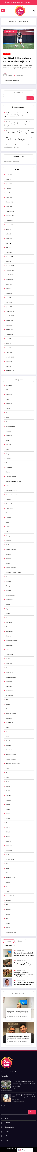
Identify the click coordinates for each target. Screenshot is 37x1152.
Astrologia (8, 431)
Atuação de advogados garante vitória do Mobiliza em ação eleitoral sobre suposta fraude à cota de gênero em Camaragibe (18, 124)
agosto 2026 (9, 175)
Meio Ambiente (10, 750)
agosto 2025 (9, 229)
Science (8, 873)
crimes (7, 522)
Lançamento (9, 718)
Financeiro (8, 636)
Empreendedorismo (11, 567)
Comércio (8, 499)
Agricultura (9, 394)
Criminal (8, 526)
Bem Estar (8, 444)
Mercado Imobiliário (11, 759)
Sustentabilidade (10, 896)
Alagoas (8, 408)
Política (8, 836)
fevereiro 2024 (9, 302)
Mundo (8, 777)
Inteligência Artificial (11, 677)
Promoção (8, 841)
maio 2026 (8, 188)
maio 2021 (8, 339)
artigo (7, 417)
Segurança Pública (10, 877)
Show (7, 886)
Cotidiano (8, 517)
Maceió (8, 741)
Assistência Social (10, 426)
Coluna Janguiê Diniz (11, 490)
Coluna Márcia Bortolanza (12, 495)
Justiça (7, 709)
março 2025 (9, 252)
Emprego (8, 581)
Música (8, 786)
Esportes (8, 609)
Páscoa (8, 818)
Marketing (8, 745)
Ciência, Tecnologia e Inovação (13, 481)
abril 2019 (8, 348)
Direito (8, 545)
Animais (8, 413)
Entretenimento (9, 599)
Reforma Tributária (10, 859)
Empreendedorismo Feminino (13, 572)
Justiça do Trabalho (11, 713)
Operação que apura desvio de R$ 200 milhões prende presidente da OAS (23, 1096)
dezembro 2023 (10, 311)
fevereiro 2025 (9, 257)
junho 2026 (9, 184)
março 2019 (9, 352)
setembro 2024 (9, 279)
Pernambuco (9, 823)
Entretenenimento (10, 595)
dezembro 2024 (10, 266)
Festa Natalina (9, 631)
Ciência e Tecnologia (11, 476)
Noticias (8, 804)
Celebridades (9, 467)
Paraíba (8, 813)
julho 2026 (8, 179)
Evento (8, 613)
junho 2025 (9, 238)
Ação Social (9, 385)
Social (7, 891)
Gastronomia (9, 645)
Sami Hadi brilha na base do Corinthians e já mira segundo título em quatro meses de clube (17, 60)
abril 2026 (8, 193)
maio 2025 (8, 243)
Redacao (10, 75)
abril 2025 (8, 247)
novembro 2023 (10, 316)
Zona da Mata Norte (11, 932)
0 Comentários (19, 75)
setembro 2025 (9, 225)
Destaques (8, 540)
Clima (7, 485)
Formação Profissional (11, 640)
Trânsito (8, 905)
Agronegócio (9, 403)
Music (7, 782)
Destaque (8, 536)
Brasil (7, 449)
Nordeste (8, 800)
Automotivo (9, 435)
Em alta (8, 563)
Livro (7, 727)
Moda (7, 768)
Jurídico (8, 704)
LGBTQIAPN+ (10, 722)
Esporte (7, 53)
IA (7, 668)
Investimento (9, 686)
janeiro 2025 (9, 261)
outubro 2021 (9, 334)
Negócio (8, 791)
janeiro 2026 (9, 206)
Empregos (8, 586)
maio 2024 (8, 298)
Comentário (8, 945)
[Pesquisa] (34, 11)
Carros (7, 463)
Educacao (8, 558)
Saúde (7, 868)
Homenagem (9, 663)
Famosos (8, 627)
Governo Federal (10, 654)
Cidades (8, 472)
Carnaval (8, 458)
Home (6, 1118)
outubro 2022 (9, 329)
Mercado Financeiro (11, 754)
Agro (7, 399)
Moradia (8, 773)
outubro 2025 (9, 220)
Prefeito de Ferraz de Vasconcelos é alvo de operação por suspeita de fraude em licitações (24, 1084)
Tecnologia (8, 900)
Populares (21, 941)
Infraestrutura (9, 672)
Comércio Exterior (10, 504)
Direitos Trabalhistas (11, 549)
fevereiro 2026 (9, 202)
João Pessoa (9, 700)
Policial (8, 832)
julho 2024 (8, 288)
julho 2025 (8, 234)
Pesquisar (18, 93)
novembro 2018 (10, 357)
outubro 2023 (9, 320)
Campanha (8, 454)
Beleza (7, 440)
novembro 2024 (10, 270)
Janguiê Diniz (9, 695)
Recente (9, 941)
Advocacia (8, 390)
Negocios (8, 795)
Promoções (9, 845)
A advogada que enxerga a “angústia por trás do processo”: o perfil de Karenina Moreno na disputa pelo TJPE (19, 132)
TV (7, 918)
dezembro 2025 (10, 211)
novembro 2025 (10, 215)
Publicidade (9, 850)
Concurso (8, 513)
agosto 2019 (9, 343)
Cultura (8, 531)
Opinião (8, 809)
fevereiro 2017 (9, 361)
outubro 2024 (9, 275)
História (8, 659)
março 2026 (9, 197)
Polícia (7, 827)
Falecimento (9, 622)
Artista (7, 422)
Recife (7, 855)
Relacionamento (10, 864)
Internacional (9, 681)
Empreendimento (10, 577)
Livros (7, 732)
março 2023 (9, 325)
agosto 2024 (9, 284)
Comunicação (9, 508)
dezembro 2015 (10, 370)
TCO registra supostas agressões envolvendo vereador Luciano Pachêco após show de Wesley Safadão (18, 139)
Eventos (8, 618)
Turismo (8, 914)
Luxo (7, 736)
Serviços (8, 882)
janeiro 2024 (9, 307)
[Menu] (3, 10)
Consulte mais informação (12, 80)
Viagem (8, 927)
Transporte (8, 909)
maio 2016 (8, 366)
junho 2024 (9, 293)
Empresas (8, 590)
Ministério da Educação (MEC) (13, 763)
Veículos (8, 923)
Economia (8, 554)
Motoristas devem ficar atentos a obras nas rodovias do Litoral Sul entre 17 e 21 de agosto (18, 146)
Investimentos (9, 690)
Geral (7, 649)
